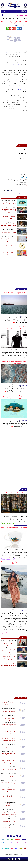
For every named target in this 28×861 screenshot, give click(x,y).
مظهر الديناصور (21, 102)
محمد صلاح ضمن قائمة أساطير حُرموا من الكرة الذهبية (14, 492)
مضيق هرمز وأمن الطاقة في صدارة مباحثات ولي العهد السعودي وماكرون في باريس (8, 665)
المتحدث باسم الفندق (20, 89)
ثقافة (26, 15)
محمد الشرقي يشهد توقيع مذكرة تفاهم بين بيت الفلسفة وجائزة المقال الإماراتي (8, 240)
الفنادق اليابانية (6, 52)
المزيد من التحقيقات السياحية (8, 523)
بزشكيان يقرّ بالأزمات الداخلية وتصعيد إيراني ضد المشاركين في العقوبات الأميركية (8, 643)
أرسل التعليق (23, 193)
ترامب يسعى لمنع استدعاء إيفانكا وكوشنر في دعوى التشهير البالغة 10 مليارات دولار (8, 651)
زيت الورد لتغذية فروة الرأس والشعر (9, 796)
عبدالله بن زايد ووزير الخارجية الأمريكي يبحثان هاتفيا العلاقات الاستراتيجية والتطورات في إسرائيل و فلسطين (8, 762)
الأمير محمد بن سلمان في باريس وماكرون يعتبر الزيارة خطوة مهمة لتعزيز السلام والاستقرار (8, 658)
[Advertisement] (14, 129)
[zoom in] (3, 15)
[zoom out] (7, 15)
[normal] (5, 15)
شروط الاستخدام (23, 177)
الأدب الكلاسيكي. (15, 64)
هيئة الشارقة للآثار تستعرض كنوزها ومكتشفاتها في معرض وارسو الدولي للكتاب (9, 232)
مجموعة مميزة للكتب (17, 79)
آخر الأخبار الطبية (5, 633)
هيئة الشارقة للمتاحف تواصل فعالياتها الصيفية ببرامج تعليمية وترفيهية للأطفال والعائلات (8, 203)
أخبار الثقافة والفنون (20, 15)
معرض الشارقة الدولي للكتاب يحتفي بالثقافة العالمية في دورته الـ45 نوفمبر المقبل (8, 211)
